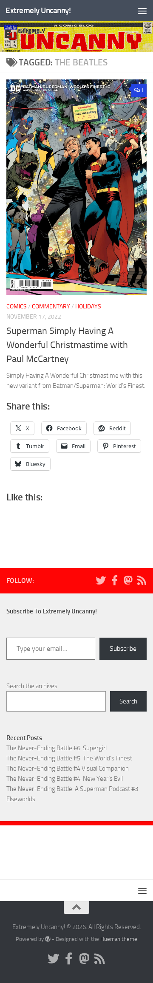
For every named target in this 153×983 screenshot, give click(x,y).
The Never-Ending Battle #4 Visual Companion (67, 768)
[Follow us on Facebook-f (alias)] (114, 580)
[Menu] (142, 10)
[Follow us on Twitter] (101, 580)
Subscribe (123, 648)
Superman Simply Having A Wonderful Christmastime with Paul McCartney (67, 344)
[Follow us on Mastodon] (128, 580)
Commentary (51, 306)
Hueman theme (118, 939)
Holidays (88, 306)
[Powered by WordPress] (48, 939)
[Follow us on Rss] (141, 580)
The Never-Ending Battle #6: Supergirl (56, 748)
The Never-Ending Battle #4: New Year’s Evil (64, 778)
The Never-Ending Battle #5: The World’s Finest (69, 758)
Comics (16, 306)
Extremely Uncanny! (38, 10)
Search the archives (31, 686)
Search (128, 701)
